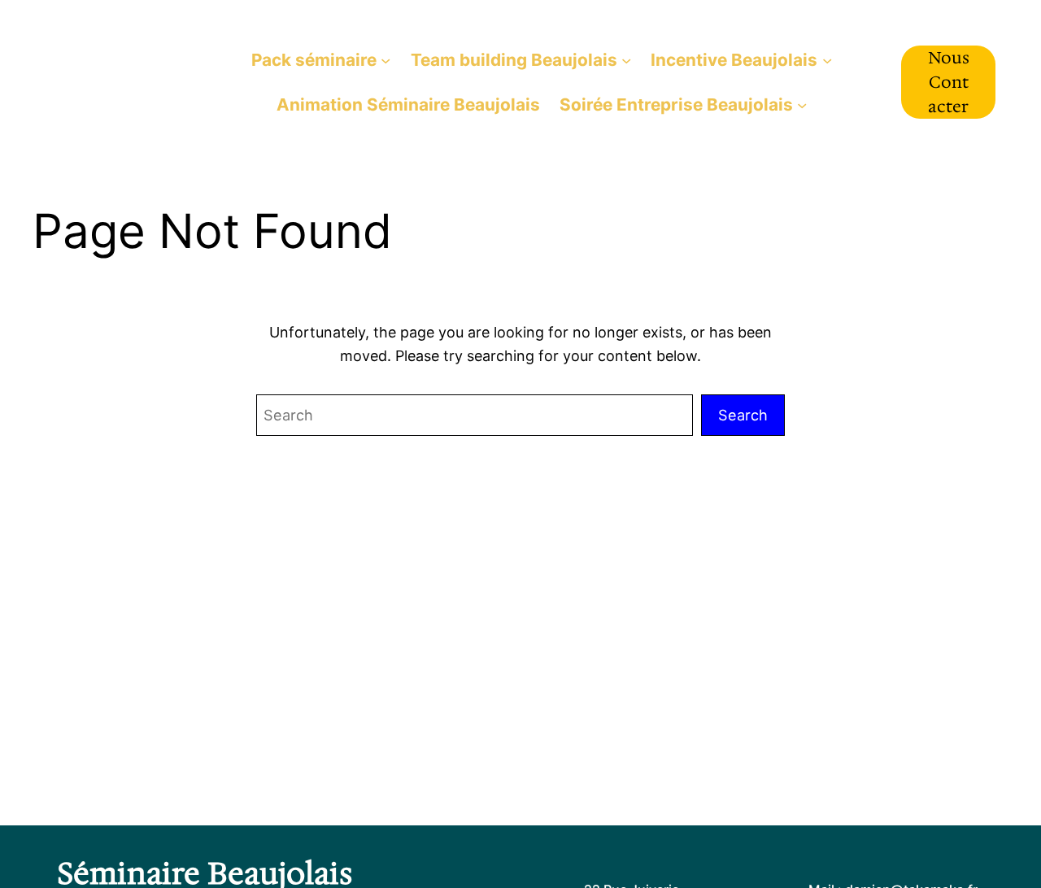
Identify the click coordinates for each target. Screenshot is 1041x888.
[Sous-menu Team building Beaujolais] (626, 59)
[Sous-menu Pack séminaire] (385, 59)
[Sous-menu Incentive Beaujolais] (827, 59)
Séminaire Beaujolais (116, 81)
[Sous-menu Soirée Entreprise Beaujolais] (802, 104)
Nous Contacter (948, 82)
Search (743, 415)
